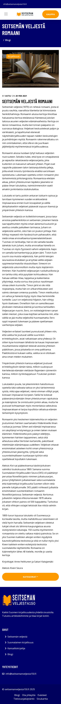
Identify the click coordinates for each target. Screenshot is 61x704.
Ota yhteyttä (28, 695)
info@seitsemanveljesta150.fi (15, 4)
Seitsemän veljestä (17, 636)
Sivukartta (42, 698)
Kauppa (50, 14)
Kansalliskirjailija (16, 648)
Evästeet (42, 695)
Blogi (8, 40)
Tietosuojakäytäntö (23, 698)
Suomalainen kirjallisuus (20, 642)
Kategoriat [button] (29, 576)
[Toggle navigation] (6, 14)
